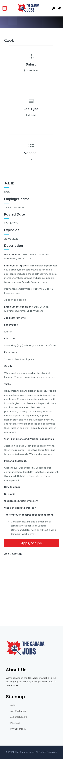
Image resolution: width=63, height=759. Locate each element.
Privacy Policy (18, 728)
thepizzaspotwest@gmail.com (21, 500)
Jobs (12, 705)
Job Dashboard (18, 716)
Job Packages (18, 711)
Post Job (15, 723)
